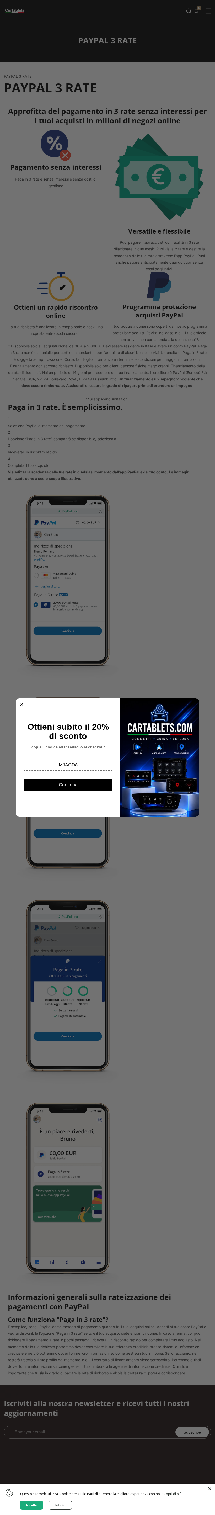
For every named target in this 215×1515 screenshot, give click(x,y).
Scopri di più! (172, 1493)
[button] (68, 765)
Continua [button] (68, 784)
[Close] (209, 1488)
